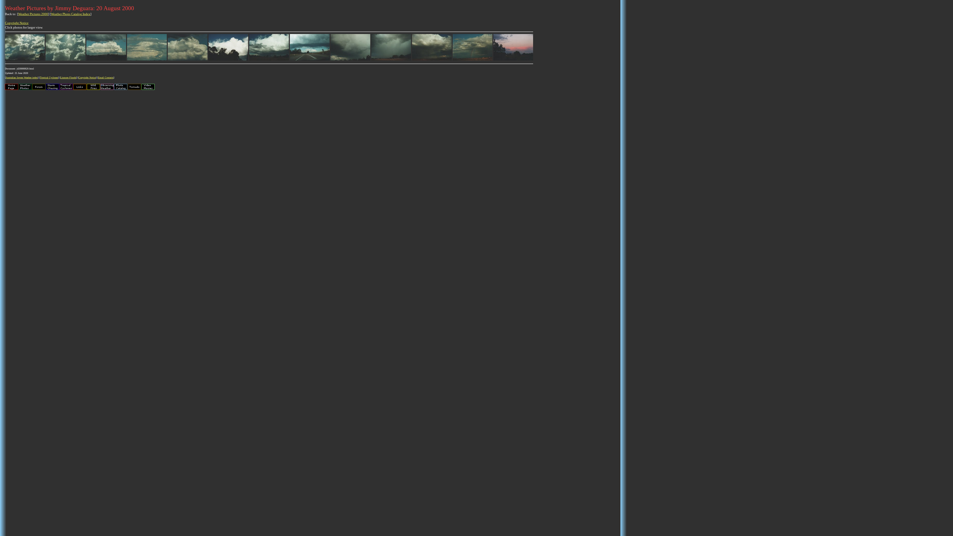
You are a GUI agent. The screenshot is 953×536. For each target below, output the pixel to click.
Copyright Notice (17, 23)
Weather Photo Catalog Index (70, 14)
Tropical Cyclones (49, 77)
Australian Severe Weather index (22, 77)
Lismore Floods (68, 77)
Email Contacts (105, 77)
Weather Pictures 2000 (33, 14)
